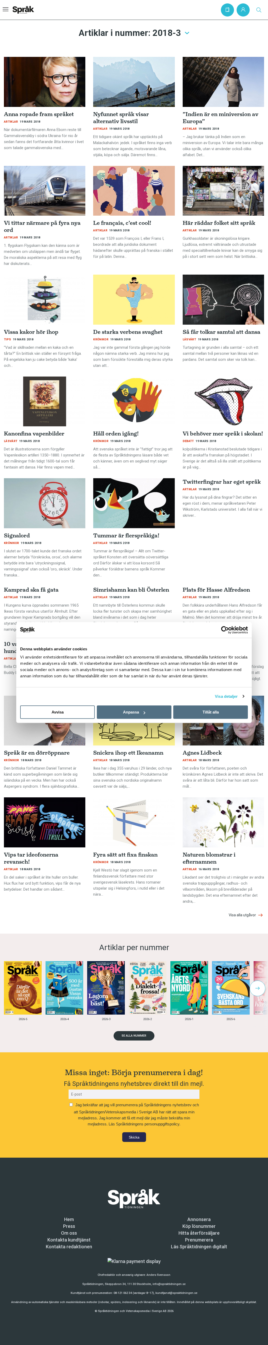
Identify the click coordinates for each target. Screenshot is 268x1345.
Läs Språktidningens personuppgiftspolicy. (144, 1124)
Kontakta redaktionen (69, 1246)
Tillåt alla (211, 712)
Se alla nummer (134, 1035)
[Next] (257, 988)
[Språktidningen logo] (134, 1198)
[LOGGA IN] (243, 10)
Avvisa (58, 712)
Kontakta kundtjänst (69, 1240)
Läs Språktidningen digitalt (199, 1246)
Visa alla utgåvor (243, 915)
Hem (69, 1219)
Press (69, 1226)
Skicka (134, 1137)
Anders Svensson (158, 1275)
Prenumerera (199, 1240)
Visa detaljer (226, 696)
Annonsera (199, 1219)
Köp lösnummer (199, 1226)
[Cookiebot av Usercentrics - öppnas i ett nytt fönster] (225, 630)
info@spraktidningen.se (169, 1284)
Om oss (69, 1233)
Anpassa (131, 712)
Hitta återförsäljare (199, 1233)
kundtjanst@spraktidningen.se (176, 1293)
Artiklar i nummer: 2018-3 (130, 33)
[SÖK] (258, 10)
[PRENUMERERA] (227, 10)
